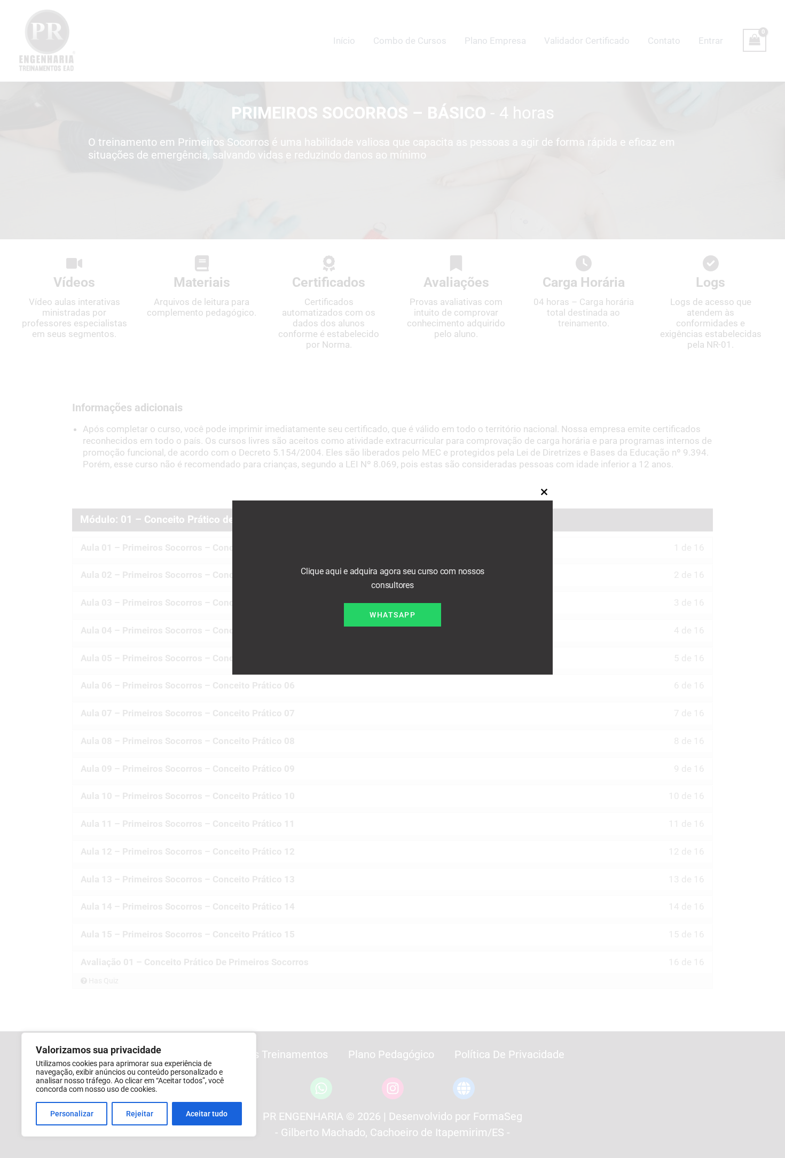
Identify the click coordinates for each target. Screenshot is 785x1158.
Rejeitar (139, 1113)
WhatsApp (392, 615)
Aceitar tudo (206, 1113)
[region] (138, 1084)
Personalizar (71, 1113)
